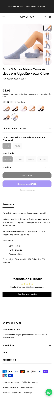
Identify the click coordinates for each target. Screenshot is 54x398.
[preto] (6, 117)
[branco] (23, 108)
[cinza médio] (6, 108)
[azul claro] (14, 117)
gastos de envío (24, 94)
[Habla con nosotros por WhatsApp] (48, 392)
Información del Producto (14, 128)
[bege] (32, 108)
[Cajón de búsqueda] (44, 17)
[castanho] (14, 108)
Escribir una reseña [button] (27, 294)
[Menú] (4, 17)
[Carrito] (49, 17)
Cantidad (7, 167)
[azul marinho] (40, 108)
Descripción (8, 204)
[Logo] (27, 17)
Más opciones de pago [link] (27, 190)
